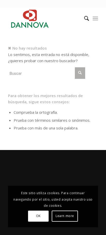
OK (38, 216)
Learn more (65, 216)
